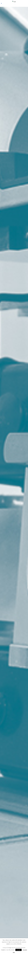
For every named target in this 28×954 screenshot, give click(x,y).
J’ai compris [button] (18, 949)
